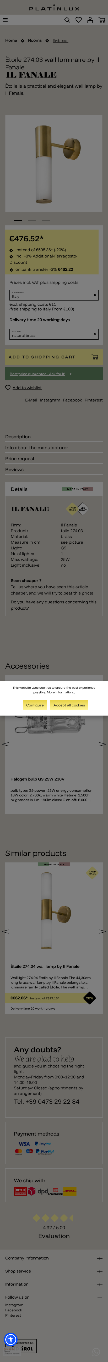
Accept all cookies (69, 705)
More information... (61, 692)
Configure (35, 705)
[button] (10, 1339)
